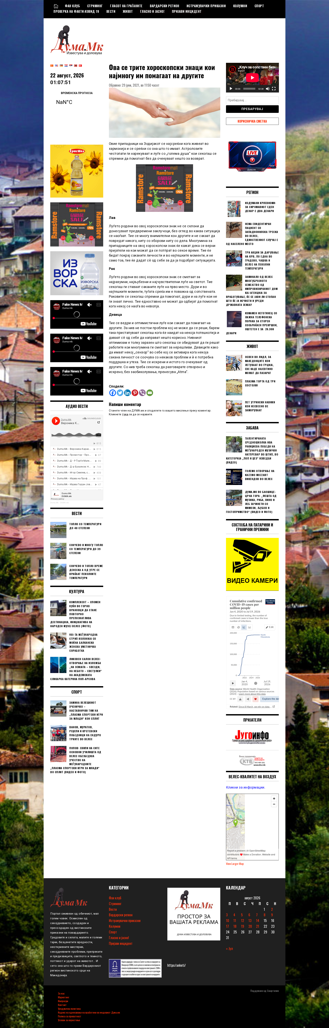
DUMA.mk (64, 503)
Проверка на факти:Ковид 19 (76, 11)
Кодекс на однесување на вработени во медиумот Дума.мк (89, 1012)
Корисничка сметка (252, 121)
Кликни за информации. (245, 787)
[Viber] (142, 392)
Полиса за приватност (69, 1016)
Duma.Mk (54, 503)
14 (257, 920)
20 (250, 926)
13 (250, 920)
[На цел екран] (274, 89)
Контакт (62, 1005)
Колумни (240, 6)
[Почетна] (56, 5)
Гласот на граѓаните (126, 6)
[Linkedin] (127, 392)
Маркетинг (63, 997)
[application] (252, 78)
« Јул (229, 948)
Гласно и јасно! (152, 11)
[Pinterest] (135, 392)
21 (257, 926)
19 (242, 926)
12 (242, 920)
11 (234, 920)
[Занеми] (268, 89)
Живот (128, 11)
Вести (111, 11)
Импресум (63, 1001)
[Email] (149, 392)
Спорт (259, 6)
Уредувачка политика (69, 1008)
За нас (61, 993)
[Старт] (231, 89)
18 (234, 926)
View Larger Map (235, 864)
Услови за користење (69, 1020)
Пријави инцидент (187, 11)
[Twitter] (120, 392)
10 (227, 920)
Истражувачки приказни (206, 6)
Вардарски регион (164, 6)
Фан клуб (72, 6)
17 (227, 926)
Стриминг (95, 6)
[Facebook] (112, 392)
